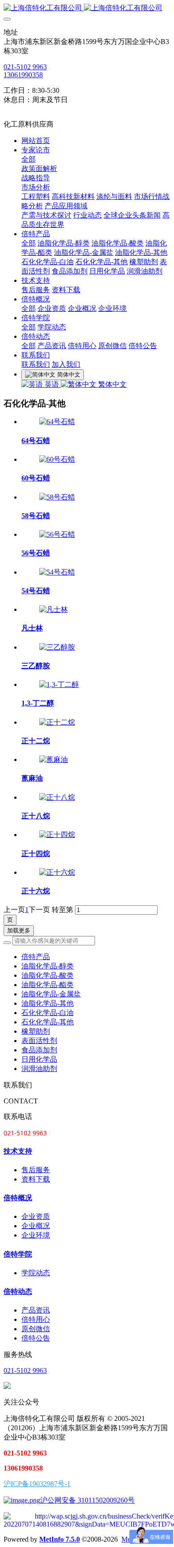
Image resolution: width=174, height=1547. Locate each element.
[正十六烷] (57, 872)
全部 (28, 159)
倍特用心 (35, 1319)
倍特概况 (18, 1198)
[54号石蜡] (57, 572)
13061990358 (23, 75)
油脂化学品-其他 (47, 1003)
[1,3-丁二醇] (59, 684)
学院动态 (35, 1273)
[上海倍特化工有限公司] (87, 8)
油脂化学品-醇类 (47, 966)
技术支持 (18, 1151)
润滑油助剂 (39, 1068)
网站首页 (35, 140)
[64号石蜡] (57, 421)
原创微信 (35, 1329)
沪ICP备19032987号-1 (37, 1484)
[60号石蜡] (57, 459)
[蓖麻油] (53, 759)
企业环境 (35, 1235)
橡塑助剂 (35, 1031)
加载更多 (18, 930)
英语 (52, 384)
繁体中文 (111, 384)
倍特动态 (18, 1291)
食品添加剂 (39, 1050)
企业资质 (35, 1216)
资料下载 (35, 1179)
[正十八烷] (57, 797)
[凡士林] (53, 609)
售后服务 (35, 1170)
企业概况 (35, 1226)
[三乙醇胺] (57, 647)
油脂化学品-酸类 (47, 975)
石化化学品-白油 (47, 1012)
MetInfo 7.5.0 (59, 1539)
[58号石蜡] (57, 497)
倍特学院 (18, 1254)
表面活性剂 (39, 1040)
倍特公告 (35, 1338)
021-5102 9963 (25, 67)
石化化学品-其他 (47, 1022)
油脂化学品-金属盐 (51, 994)
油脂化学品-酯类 (47, 984)
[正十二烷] (57, 722)
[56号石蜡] (57, 534)
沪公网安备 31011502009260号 (87, 1500)
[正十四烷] (57, 834)
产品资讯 (35, 1310)
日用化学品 (39, 1059)
